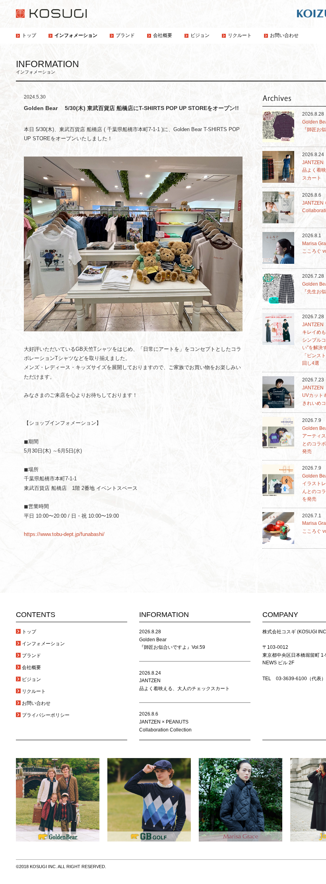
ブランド (31, 655)
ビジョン (31, 679)
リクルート (34, 691)
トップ (29, 631)
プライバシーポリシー (46, 715)
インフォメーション (43, 643)
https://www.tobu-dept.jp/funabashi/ (64, 534)
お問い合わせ (36, 703)
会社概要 (31, 667)
